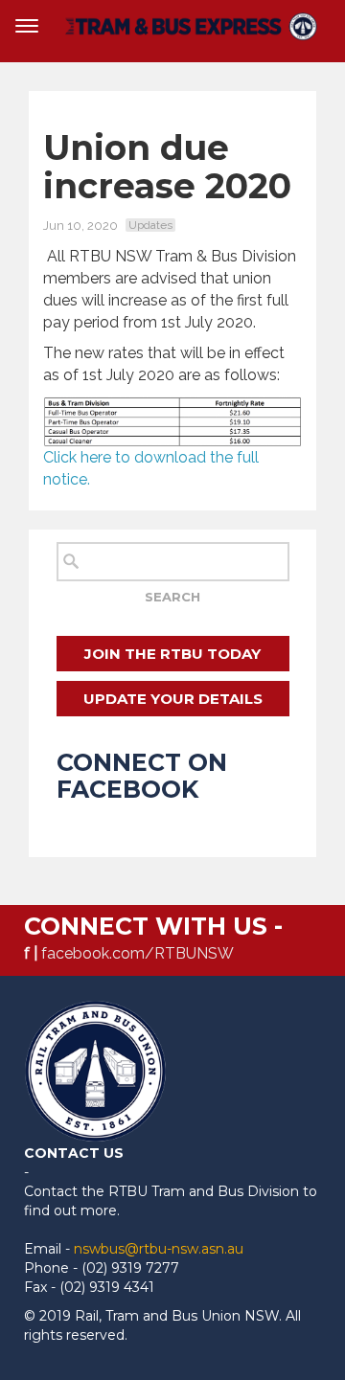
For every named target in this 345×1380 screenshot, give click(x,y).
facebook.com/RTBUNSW (137, 953)
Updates (150, 225)
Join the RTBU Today (172, 654)
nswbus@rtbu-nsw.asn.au (158, 1248)
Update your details (173, 699)
